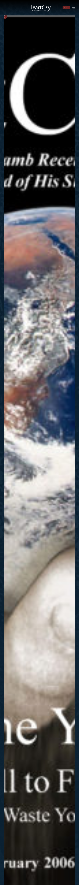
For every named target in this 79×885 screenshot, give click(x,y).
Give (66, 7)
